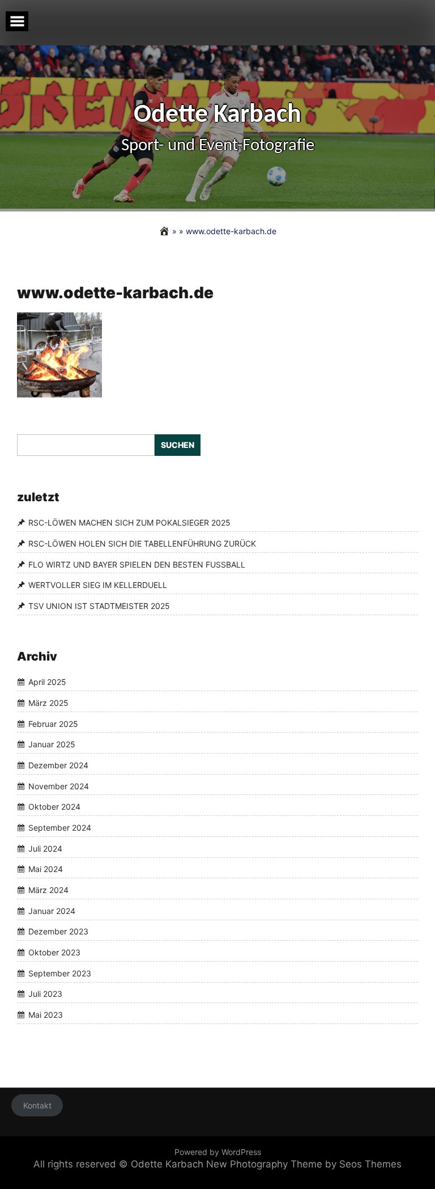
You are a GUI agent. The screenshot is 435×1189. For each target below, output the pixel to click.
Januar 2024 (51, 911)
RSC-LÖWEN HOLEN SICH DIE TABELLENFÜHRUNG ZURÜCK (142, 543)
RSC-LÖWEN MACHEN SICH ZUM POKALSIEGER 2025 (129, 522)
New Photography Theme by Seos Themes (304, 1164)
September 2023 (59, 973)
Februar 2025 (53, 724)
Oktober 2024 (54, 806)
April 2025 (47, 682)
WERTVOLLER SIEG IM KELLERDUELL (97, 585)
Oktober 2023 (54, 952)
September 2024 (59, 827)
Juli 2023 (45, 994)
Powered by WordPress (217, 1152)
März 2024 (48, 890)
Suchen (177, 445)
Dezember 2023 (58, 932)
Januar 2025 (51, 744)
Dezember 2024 (58, 765)
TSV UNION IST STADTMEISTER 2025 (99, 606)
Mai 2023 (45, 1014)
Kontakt (37, 1105)
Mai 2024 (45, 869)
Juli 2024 (45, 848)
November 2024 (58, 786)
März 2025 (48, 703)
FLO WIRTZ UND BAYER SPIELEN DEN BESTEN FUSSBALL (136, 564)
